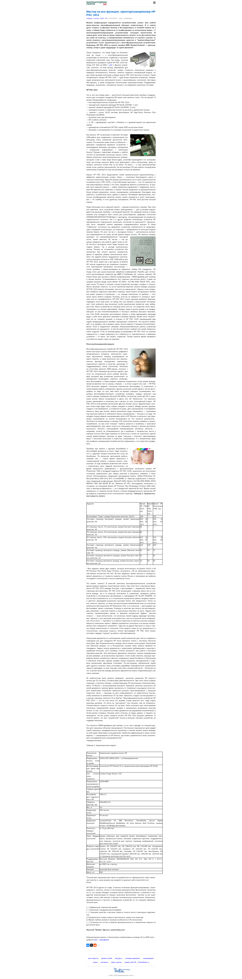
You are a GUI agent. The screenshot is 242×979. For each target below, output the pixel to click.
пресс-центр (116, 962)
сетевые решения (132, 958)
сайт (110, 65)
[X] (91, 945)
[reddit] (95, 945)
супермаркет (148, 958)
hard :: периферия (101, 940)
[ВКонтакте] (87, 945)
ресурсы (118, 958)
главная (89, 18)
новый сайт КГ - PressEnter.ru (136, 962)
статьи (96, 18)
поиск (95, 962)
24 (106, 18)
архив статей (106, 958)
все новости (93, 958)
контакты (104, 962)
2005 (102, 18)
